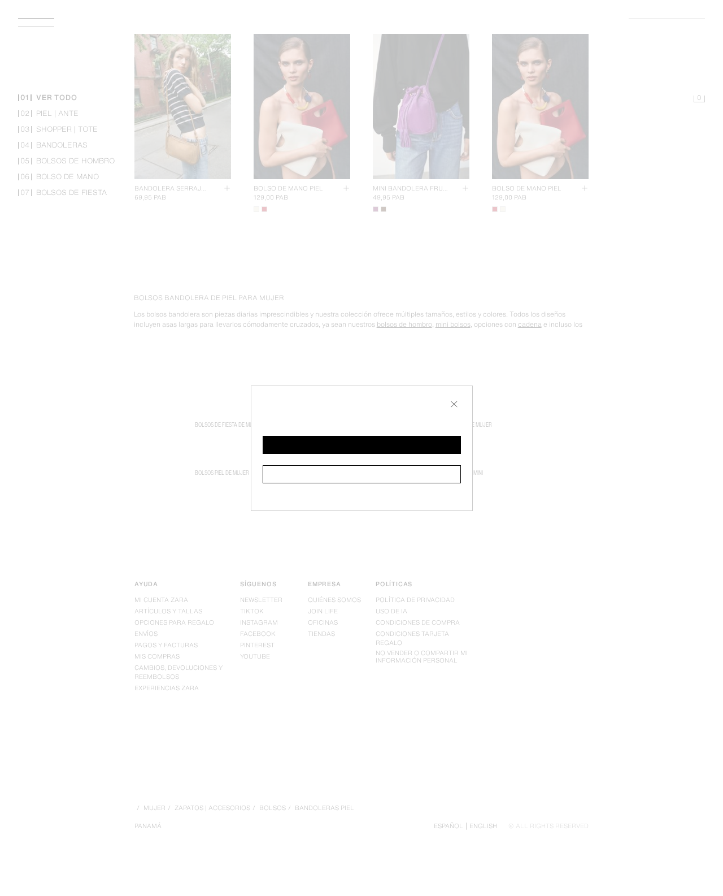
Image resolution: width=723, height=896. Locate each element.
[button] (362, 445)
